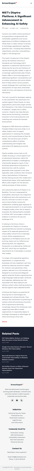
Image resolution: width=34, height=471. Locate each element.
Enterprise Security (17, 442)
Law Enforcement (17, 422)
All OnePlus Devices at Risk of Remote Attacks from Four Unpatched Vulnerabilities (15, 368)
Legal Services (17, 420)
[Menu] (31, 3)
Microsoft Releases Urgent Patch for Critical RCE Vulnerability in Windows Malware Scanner (15, 357)
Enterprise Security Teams (17, 413)
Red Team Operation (17, 439)
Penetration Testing (16, 433)
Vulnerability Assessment (17, 437)
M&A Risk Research (17, 435)
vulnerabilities (24, 28)
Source (4, 321)
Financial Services (17, 415)
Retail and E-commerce (17, 418)
